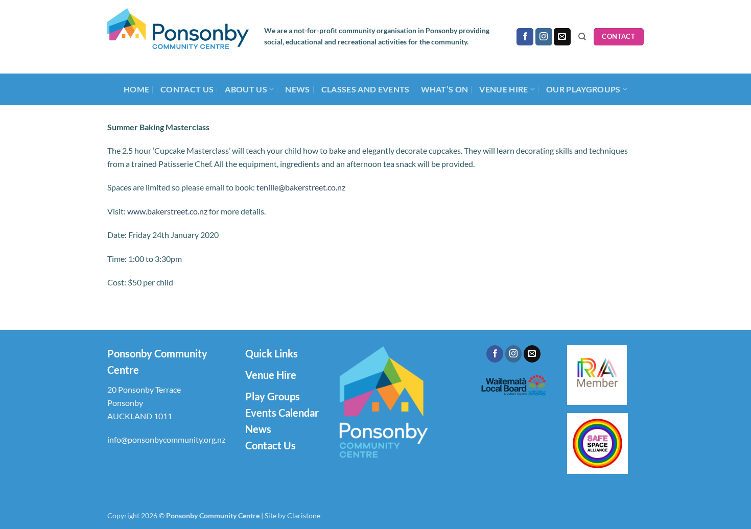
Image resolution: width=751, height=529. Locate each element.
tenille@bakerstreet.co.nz (300, 187)
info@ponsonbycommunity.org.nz (166, 439)
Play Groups (272, 396)
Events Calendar (282, 412)
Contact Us (187, 89)
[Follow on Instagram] (543, 36)
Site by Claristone (292, 515)
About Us (246, 89)
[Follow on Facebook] (525, 36)
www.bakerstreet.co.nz (167, 211)
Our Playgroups (583, 89)
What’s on (444, 89)
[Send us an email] (562, 36)
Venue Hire (270, 375)
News (297, 89)
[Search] (582, 36)
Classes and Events (365, 89)
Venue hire (503, 89)
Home (136, 89)
